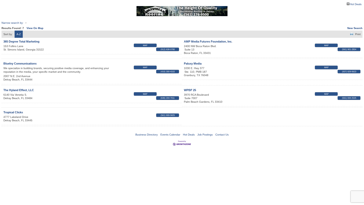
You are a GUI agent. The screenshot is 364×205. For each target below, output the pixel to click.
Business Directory (146, 134)
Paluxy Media (193, 63)
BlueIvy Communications (20, 63)
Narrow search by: (13, 22)
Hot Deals (356, 4)
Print (358, 34)
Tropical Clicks (13, 112)
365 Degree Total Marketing (21, 41)
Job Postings (205, 134)
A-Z (18, 34)
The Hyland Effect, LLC (18, 90)
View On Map (35, 28)
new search (354, 28)
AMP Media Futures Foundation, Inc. (208, 41)
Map (145, 45)
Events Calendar (170, 134)
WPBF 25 (190, 90)
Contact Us (222, 134)
